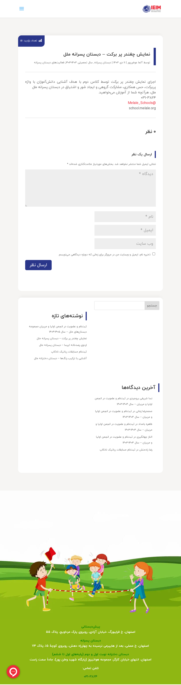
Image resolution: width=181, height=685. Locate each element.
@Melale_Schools (142, 103)
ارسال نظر (38, 265)
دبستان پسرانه (102, 62)
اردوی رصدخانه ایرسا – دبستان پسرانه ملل (63, 345)
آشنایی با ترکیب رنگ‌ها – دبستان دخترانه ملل (60, 358)
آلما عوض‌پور (135, 62)
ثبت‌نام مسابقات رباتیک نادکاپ (69, 352)
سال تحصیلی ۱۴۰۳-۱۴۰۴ (79, 62)
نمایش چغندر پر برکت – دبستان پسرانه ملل (62, 338)
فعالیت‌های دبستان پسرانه (49, 62)
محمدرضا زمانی (144, 411)
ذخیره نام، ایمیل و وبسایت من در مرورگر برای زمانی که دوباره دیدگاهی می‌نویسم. (104, 254)
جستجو (152, 306)
